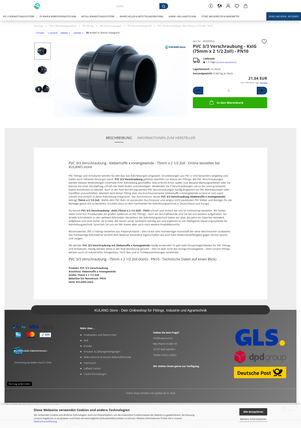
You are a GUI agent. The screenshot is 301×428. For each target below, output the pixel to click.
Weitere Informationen (253, 419)
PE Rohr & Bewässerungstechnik (58, 16)
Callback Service (92, 368)
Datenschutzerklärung (45, 421)
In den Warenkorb (230, 103)
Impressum (90, 362)
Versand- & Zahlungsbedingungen (102, 351)
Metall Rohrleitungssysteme (97, 16)
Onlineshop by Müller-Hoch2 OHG (32, 362)
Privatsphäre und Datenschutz (100, 334)
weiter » (65, 32)
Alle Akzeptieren (253, 411)
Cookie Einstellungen (95, 374)
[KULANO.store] (38, 6)
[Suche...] (163, 6)
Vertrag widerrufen (19, 383)
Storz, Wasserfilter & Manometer (220, 16)
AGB (86, 340)
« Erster (40, 32)
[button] (219, 6)
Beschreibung (119, 137)
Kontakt (88, 346)
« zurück (52, 32)
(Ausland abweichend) (226, 62)
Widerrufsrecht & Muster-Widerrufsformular (107, 357)
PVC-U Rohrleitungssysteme (18, 16)
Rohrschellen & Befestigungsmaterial (141, 16)
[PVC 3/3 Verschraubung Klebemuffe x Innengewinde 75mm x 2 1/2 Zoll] (121, 79)
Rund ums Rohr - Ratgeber (283, 16)
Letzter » (78, 32)
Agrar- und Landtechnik (182, 16)
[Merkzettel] (237, 6)
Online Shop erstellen (138, 393)
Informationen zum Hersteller (166, 137)
